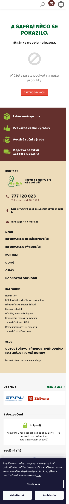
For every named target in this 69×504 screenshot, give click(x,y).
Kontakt (12, 255)
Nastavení (33, 484)
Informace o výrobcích (23, 247)
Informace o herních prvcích (27, 239)
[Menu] (61, 4)
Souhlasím (49, 495)
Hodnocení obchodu (21, 278)
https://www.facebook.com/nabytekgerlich (37, 210)
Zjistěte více (54, 387)
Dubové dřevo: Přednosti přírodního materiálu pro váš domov (34, 351)
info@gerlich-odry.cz (24, 222)
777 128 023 (23, 196)
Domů (9, 263)
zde (38, 475)
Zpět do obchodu (34, 92)
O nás (9, 270)
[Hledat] (42, 4)
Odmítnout (17, 495)
